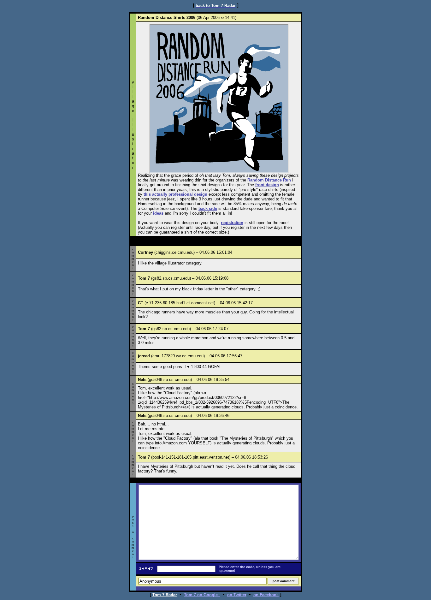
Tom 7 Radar (164, 594)
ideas (158, 213)
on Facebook (266, 594)
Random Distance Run (269, 180)
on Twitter (236, 594)
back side (207, 208)
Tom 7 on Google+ (202, 594)
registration (232, 222)
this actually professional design (175, 194)
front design (267, 184)
